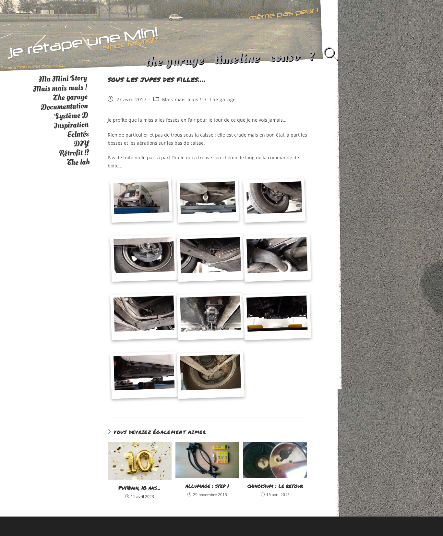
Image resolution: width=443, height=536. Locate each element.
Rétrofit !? (74, 153)
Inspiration (71, 125)
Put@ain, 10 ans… (139, 487)
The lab (78, 162)
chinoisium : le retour (275, 485)
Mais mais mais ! (182, 99)
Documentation (64, 107)
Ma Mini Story (62, 78)
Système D (71, 116)
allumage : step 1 (207, 485)
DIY (81, 143)
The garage (223, 99)
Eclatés (78, 134)
